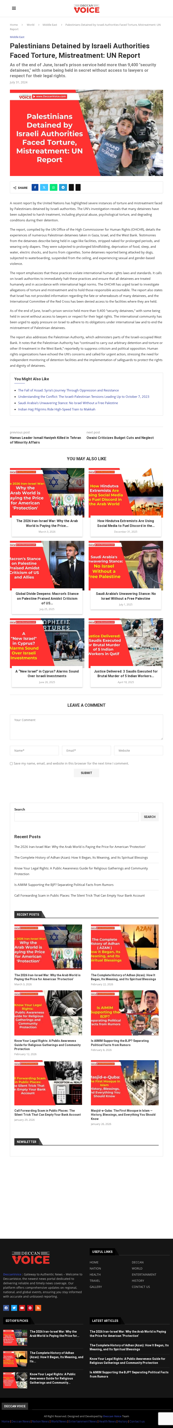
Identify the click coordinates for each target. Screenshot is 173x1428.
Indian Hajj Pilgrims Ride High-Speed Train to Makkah (56, 409)
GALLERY (96, 1286)
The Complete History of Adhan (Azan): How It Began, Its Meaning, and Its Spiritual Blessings (81, 857)
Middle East (50, 25)
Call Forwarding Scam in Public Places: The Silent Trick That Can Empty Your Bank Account (79, 895)
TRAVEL (95, 1280)
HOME (94, 1262)
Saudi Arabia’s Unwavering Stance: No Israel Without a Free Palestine (68, 403)
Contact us (137, 1421)
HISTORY (138, 1280)
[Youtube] (22, 1308)
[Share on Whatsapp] (53, 187)
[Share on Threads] (71, 187)
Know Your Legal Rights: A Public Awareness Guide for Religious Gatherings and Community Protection (47, 1045)
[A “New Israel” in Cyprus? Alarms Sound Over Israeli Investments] (47, 643)
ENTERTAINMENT (144, 1274)
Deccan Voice (15, 1406)
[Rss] (38, 1308)
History (123, 1421)
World (30, 25)
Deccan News (21, 1421)
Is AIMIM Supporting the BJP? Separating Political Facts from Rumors (64, 885)
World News (59, 1421)
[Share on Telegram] (63, 187)
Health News (108, 1421)
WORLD (137, 1268)
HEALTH (95, 1274)
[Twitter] (14, 1308)
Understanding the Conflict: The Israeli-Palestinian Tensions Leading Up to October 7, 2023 (83, 396)
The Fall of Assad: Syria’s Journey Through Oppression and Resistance (68, 390)
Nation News (40, 1421)
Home (14, 25)
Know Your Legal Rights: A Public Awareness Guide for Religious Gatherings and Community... (53, 1378)
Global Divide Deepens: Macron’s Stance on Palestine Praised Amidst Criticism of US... (47, 598)
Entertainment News (83, 1421)
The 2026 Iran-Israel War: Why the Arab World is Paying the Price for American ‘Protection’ (80, 847)
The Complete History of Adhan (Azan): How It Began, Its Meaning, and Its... (56, 1357)
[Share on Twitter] (44, 187)
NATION (95, 1268)
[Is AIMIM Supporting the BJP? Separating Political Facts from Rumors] (125, 1012)
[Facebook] (6, 1308)
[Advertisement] (86, 1207)
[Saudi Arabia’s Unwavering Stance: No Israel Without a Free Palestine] (126, 565)
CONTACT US (141, 1286)
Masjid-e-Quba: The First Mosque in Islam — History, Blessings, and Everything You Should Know (123, 1115)
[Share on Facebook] (35, 187)
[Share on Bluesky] (78, 187)
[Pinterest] (30, 1308)
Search (19, 809)
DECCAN (138, 1262)
